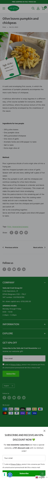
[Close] (44, 430)
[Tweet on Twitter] (21, 232)
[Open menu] (4, 8)
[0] (43, 8)
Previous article (11, 247)
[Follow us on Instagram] (9, 269)
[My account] (38, 8)
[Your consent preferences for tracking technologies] (4, 474)
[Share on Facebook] (11, 232)
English (6, 386)
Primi (4, 27)
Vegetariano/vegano (20, 227)
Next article (38, 247)
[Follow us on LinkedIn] (24, 269)
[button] (41, 477)
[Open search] (33, 8)
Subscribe (24, 473)
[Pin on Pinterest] (16, 232)
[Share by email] (26, 232)
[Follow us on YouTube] (14, 269)
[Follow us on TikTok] (19, 269)
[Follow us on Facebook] (4, 269)
